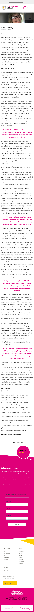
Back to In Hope (18, 442)
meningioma (24, 198)
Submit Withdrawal (28, 605)
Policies (20, 605)
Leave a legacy (6, 557)
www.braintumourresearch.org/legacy (14, 430)
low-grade (17, 198)
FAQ (4, 555)
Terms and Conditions (12, 605)
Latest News (6, 559)
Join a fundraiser (7, 553)
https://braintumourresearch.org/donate (13, 425)
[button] (24, 7)
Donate (4, 551)
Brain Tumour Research (19, 602)
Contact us (4, 605)
